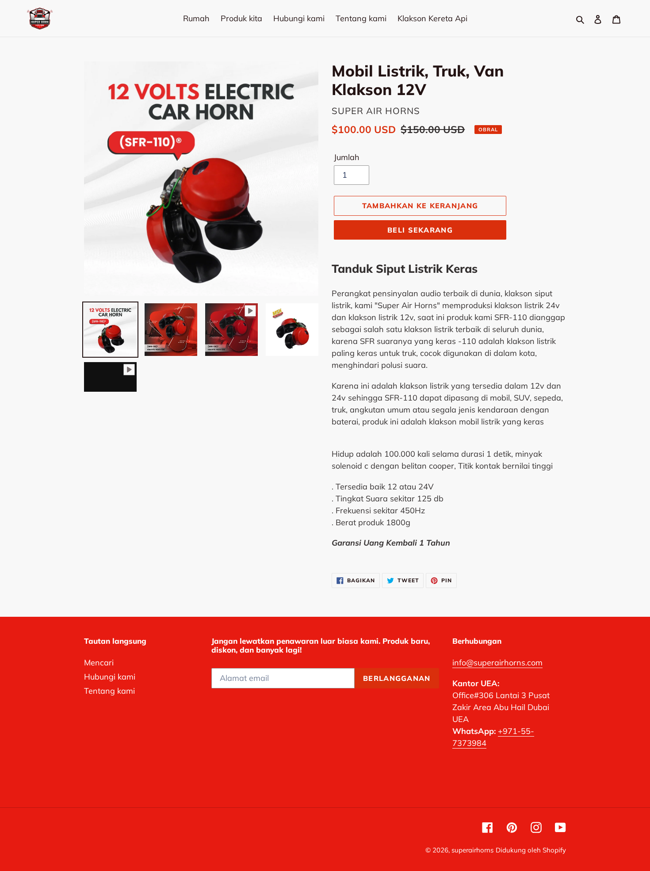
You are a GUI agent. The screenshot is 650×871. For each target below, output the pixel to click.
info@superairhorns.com (497, 662)
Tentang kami (109, 691)
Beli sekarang (420, 229)
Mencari (99, 662)
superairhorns (472, 850)
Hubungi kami (109, 677)
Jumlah (346, 157)
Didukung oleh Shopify (531, 850)
